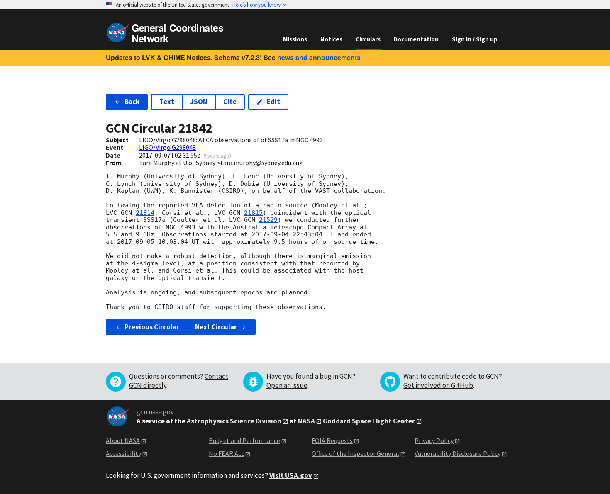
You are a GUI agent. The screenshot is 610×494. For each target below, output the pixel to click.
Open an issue (286, 385)
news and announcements (319, 57)
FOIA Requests (332, 440)
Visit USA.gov (290, 475)
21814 (145, 213)
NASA (306, 421)
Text (166, 101)
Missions (295, 39)
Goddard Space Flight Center (369, 421)
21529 (268, 220)
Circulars (368, 39)
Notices (331, 39)
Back (131, 101)
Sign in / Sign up (475, 39)
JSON (198, 101)
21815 (253, 213)
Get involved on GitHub (438, 385)
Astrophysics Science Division (234, 421)
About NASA (123, 440)
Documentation (416, 39)
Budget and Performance (244, 440)
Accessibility (123, 453)
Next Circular (216, 326)
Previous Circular (151, 326)
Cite (230, 101)
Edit (273, 101)
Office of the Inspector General (355, 453)
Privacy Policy (434, 440)
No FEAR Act (226, 453)
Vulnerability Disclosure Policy (457, 453)
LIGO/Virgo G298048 (167, 147)
